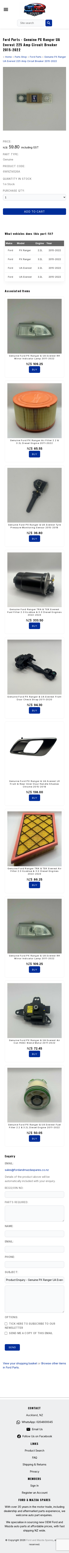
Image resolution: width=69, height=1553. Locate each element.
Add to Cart (34, 211)
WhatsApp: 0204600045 (37, 1422)
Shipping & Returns (34, 1464)
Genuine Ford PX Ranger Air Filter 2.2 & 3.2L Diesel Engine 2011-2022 (34, 441)
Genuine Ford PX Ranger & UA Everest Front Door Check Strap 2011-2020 (34, 698)
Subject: (11, 1272)
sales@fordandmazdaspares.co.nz (27, 1170)
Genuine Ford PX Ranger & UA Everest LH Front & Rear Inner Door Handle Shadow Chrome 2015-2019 (34, 784)
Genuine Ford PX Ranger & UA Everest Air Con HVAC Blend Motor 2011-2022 (34, 1041)
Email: (9, 1163)
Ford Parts (35, 56)
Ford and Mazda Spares (39, 1540)
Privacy (34, 1471)
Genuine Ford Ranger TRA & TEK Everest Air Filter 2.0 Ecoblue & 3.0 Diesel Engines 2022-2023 (34, 871)
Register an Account (34, 1492)
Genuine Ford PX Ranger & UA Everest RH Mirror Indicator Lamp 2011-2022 (34, 357)
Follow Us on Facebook (37, 1436)
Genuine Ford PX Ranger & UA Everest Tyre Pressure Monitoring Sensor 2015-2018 (34, 526)
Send (12, 1347)
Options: (11, 1317)
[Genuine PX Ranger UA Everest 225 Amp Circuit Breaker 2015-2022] (34, 129)
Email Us (37, 1429)
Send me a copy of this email (30, 1333)
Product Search (34, 1450)
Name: (9, 1226)
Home (8, 56)
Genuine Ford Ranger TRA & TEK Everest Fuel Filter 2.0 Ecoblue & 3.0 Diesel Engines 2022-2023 (34, 612)
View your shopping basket (20, 1363)
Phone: (10, 1256)
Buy (34, 369)
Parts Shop (21, 56)
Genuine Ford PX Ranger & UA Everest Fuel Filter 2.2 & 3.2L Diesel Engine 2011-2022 (34, 1126)
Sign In (34, 1485)
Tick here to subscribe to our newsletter (30, 1325)
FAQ (34, 1457)
